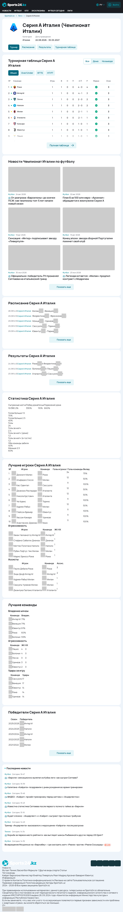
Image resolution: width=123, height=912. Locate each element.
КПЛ (26, 10)
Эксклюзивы (38, 10)
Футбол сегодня (56, 10)
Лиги (69, 10)
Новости (6, 10)
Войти (116, 4)
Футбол (18, 10)
